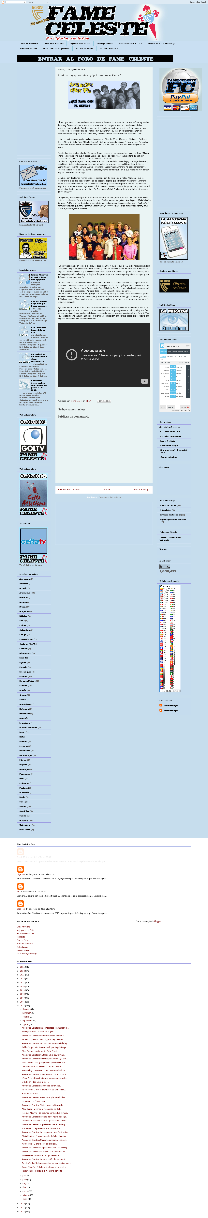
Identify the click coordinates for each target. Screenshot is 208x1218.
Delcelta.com (22, 947)
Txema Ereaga (76, 401)
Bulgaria (24, 611)
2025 (22, 967)
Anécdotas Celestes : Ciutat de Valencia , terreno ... (44, 1055)
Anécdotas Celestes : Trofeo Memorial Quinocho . (43, 1105)
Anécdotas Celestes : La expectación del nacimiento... (45, 1159)
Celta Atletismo (23, 927)
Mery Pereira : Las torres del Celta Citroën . (40, 1051)
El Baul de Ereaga (168, 445)
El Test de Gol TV (167, 505)
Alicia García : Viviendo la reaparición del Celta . (42, 1109)
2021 (22, 982)
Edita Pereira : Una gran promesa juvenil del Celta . (44, 1063)
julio (24, 1176)
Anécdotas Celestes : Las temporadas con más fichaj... (45, 1043)
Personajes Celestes (105, 43)
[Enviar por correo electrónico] (98, 401)
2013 (22, 1208)
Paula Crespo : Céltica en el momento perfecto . (42, 1171)
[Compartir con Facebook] (106, 401)
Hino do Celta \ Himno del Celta (173, 451)
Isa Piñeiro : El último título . (34, 1101)
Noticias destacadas (170, 514)
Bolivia (23, 597)
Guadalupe (25, 704)
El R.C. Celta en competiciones (56, 48)
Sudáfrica (24, 811)
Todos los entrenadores (54, 43)
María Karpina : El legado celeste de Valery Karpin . (44, 1136)
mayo (25, 1183)
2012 (22, 1211)
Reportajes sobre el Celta (172, 519)
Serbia (22, 806)
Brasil (22, 606)
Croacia (23, 648)
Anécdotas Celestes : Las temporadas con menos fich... (45, 1028)
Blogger (157, 921)
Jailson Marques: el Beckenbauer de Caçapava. (39, 277)
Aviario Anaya (23, 950)
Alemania (24, 578)
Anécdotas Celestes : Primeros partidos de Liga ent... (44, 1059)
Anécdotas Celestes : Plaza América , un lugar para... (44, 1074)
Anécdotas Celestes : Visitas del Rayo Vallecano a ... (44, 1036)
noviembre (27, 1013)
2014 (22, 1204)
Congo (22, 634)
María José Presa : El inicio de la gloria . (39, 1032)
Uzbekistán (25, 824)
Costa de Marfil (27, 643)
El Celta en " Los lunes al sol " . (35, 1082)
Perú (21, 778)
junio (24, 1179)
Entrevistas (165, 510)
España (23, 676)
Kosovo (23, 741)
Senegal (23, 801)
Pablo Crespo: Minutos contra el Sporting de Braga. (44, 1047)
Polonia (23, 783)
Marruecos (24, 750)
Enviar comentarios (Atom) (109, 497)
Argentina (24, 592)
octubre (26, 1017)
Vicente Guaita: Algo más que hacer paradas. (39, 303)
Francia (23, 685)
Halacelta (21, 937)
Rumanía (24, 792)
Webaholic (164, 540)
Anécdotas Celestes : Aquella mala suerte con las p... (44, 1124)
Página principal (168, 457)
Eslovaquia (25, 671)
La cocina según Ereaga (27, 954)
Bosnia (23, 602)
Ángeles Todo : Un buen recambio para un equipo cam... (46, 1163)
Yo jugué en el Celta (25, 930)
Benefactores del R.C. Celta (130, 43)
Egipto (22, 662)
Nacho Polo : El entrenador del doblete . (39, 1144)
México (23, 759)
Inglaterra (24, 722)
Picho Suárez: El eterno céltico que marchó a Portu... (45, 1120)
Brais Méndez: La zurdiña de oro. (38, 330)
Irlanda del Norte (28, 727)
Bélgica (23, 615)
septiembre (27, 1021)
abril (24, 1187)
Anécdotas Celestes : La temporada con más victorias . (45, 1132)
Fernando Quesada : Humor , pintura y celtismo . (43, 1039)
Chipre (22, 625)
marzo (25, 1191)
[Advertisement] (104, 522)
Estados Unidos (27, 680)
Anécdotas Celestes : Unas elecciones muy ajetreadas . (45, 1140)
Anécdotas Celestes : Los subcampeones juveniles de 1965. (39, 385)
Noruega (24, 769)
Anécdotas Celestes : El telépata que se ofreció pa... (44, 1151)
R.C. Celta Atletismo (84, 48)
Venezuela (24, 829)
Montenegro (25, 755)
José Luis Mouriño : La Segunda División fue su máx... (45, 1113)
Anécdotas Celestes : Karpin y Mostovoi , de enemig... (45, 1148)
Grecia (22, 699)
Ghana (22, 694)
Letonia (23, 746)
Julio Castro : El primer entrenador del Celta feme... (44, 1090)
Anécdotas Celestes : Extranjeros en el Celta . (41, 1086)
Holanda (24, 708)
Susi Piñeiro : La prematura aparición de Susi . (42, 1128)
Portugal (24, 787)
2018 (22, 994)
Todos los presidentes (29, 43)
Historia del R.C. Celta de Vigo (161, 43)
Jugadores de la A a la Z (80, 43)
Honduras (24, 713)
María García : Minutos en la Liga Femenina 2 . (42, 1155)
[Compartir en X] (104, 401)
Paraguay (24, 773)
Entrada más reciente (69, 489)
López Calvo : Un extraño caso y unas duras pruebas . (45, 1078)
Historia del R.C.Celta (26, 933)
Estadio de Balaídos (28, 48)
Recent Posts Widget (170, 537)
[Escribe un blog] (101, 401)
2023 (22, 975)
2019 (22, 990)
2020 (22, 986)
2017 (22, 998)
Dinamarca (25, 653)
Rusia (22, 797)
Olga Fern (21, 877)
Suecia (22, 815)
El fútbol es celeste (25, 943)
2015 (22, 1005)
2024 (22, 971)
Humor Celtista (167, 440)
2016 (22, 1002)
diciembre (26, 1009)
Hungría (23, 718)
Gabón (22, 690)
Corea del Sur (26, 639)
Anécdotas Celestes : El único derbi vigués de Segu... (44, 1117)
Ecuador (23, 657)
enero (25, 1199)
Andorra (23, 583)
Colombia (24, 629)
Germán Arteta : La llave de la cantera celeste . (42, 1066)
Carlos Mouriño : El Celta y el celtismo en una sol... (44, 1167)
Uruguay (23, 820)
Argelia (23, 588)
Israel (22, 732)
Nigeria (23, 764)
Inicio (107, 489)
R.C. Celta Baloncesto (108, 48)
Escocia (23, 667)
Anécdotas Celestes (169, 426)
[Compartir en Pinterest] (109, 401)
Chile (22, 620)
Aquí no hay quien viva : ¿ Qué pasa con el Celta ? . (44, 1070)
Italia (22, 736)
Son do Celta (22, 940)
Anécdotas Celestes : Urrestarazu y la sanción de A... (44, 1097)
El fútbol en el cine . (30, 1093)
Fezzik (19, 859)
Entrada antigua (141, 489)
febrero (25, 1195)
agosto (25, 1024)
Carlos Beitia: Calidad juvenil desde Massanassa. (39, 357)
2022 (22, 978)
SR (18, 894)
